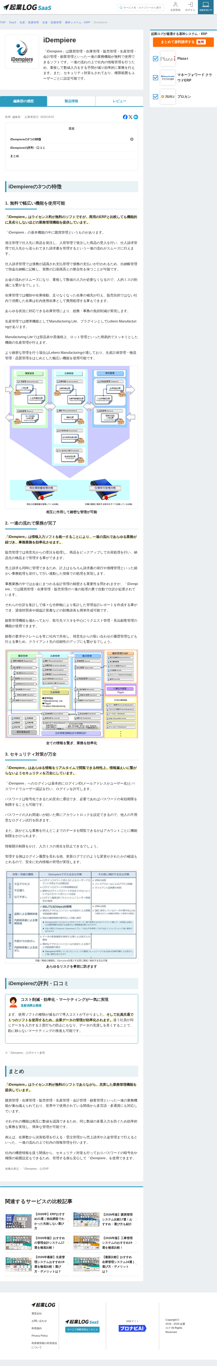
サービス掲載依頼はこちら (81, 1329)
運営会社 (37, 1313)
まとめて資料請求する (178, 42)
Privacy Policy (40, 1335)
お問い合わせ (39, 1320)
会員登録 (175, 9)
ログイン (190, 9)
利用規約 (37, 1328)
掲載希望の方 (205, 10)
